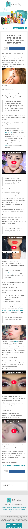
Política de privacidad (20, 509)
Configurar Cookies (14, 527)
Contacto (23, 507)
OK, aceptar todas (14, 524)
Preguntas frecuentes (6, 507)
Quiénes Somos (16, 507)
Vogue (16, 341)
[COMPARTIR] (17, 48)
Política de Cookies (20, 522)
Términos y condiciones (8, 509)
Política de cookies (13, 511)
